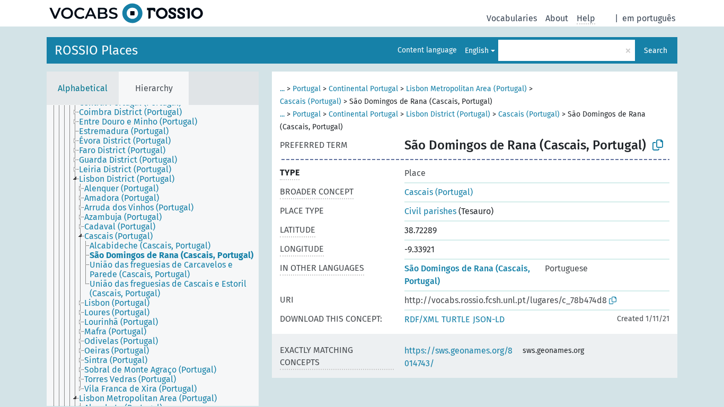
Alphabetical (83, 88)
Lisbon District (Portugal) (448, 114)
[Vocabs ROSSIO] (126, 13)
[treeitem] (134, 112)
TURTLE (456, 319)
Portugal (307, 88)
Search (655, 50)
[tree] (153, 255)
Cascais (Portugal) (310, 101)
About (556, 18)
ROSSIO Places (96, 50)
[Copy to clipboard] (657, 145)
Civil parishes (430, 211)
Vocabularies (512, 18)
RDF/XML (421, 319)
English (477, 50)
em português (648, 18)
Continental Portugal (363, 88)
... (282, 88)
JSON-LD (489, 319)
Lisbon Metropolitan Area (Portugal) (466, 88)
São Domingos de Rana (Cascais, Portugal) (467, 274)
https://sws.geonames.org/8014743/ (458, 357)
